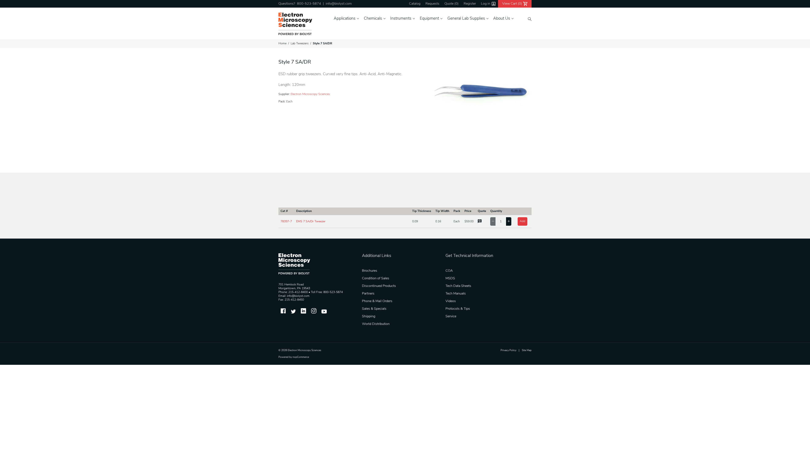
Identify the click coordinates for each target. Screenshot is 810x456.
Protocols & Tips (458, 309)
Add (522, 221)
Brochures (369, 271)
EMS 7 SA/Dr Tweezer (310, 221)
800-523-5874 (309, 3)
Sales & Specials (374, 309)
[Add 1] (508, 221)
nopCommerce (301, 357)
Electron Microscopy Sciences (310, 94)
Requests (432, 3)
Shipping (368, 316)
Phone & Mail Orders (377, 301)
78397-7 (286, 221)
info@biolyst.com (339, 3)
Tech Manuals (456, 293)
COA (449, 271)
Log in (485, 3)
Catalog (414, 3)
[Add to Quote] (480, 222)
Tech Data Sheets (458, 286)
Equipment (429, 19)
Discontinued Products (379, 286)
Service (451, 316)
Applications (344, 19)
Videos (451, 301)
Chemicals (373, 19)
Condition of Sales (375, 278)
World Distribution (376, 324)
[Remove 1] (492, 221)
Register (470, 3)
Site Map (527, 350)
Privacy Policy (508, 350)
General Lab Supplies (466, 19)
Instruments (400, 19)
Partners (368, 293)
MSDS (450, 278)
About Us (501, 19)
